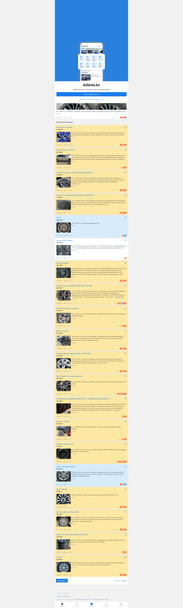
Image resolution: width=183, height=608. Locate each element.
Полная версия (66, 596)
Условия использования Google (100, 599)
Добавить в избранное (125, 127)
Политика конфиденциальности (83, 599)
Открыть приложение (91, 94)
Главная (59, 596)
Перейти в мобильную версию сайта (91, 99)
